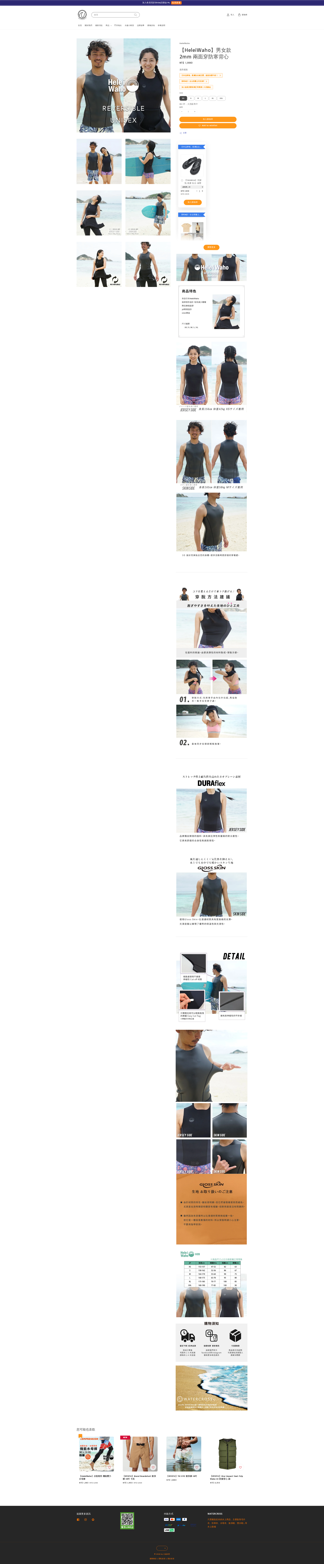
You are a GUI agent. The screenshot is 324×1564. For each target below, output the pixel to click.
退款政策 (170, 1559)
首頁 (80, 25)
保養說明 (161, 25)
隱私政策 (162, 1559)
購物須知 (151, 25)
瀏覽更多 (211, 247)
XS (183, 98)
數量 (181, 107)
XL (213, 98)
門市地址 (118, 25)
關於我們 (88, 25)
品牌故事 (140, 25)
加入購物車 (208, 119)
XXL (221, 98)
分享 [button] (185, 133)
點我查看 (176, 3)
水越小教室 (129, 25)
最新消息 (99, 25)
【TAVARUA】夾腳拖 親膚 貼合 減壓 (193, 181)
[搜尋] (135, 14)
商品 (107, 25)
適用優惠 (183, 70)
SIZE (181, 93)
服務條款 (153, 1559)
